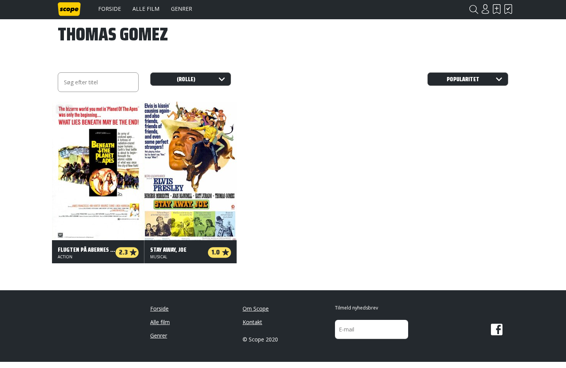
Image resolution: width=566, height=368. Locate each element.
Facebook (496, 329)
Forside (109, 8)
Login (485, 9)
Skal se (496, 9)
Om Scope (256, 308)
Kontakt (252, 322)
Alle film (145, 8)
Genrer (181, 8)
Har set (508, 9)
